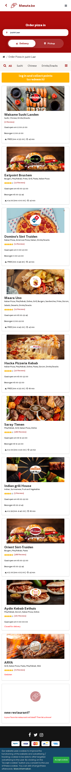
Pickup (51, 43)
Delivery (24, 43)
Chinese (32, 66)
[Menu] (65, 6)
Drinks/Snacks (50, 66)
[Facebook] (30, 735)
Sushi (20, 66)
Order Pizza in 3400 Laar (22, 57)
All (10, 66)
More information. (22, 768)
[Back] (6, 5)
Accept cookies (61, 759)
